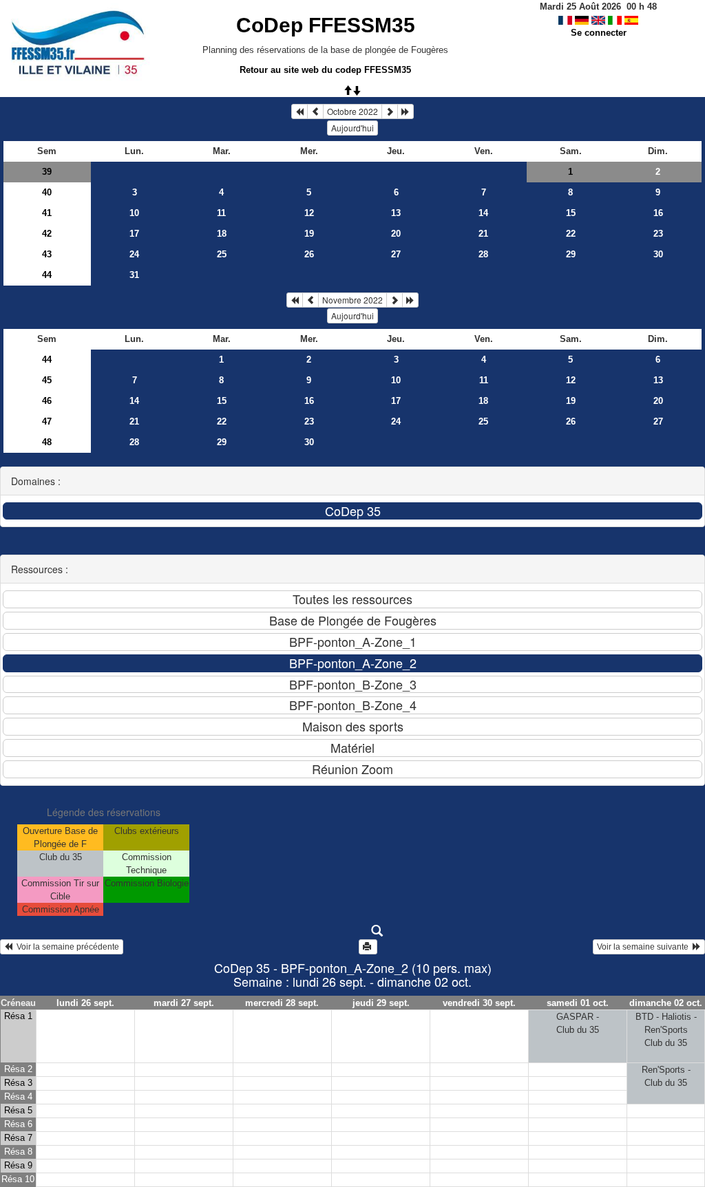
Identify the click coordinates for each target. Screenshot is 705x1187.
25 (222, 254)
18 (222, 233)
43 (47, 254)
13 (396, 213)
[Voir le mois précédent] (315, 111)
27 (396, 254)
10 (134, 213)
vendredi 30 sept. (479, 1003)
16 (658, 213)
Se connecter (599, 33)
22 (571, 233)
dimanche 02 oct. (665, 1003)
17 (134, 233)
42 (47, 233)
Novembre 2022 (352, 300)
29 (571, 254)
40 (47, 192)
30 (658, 254)
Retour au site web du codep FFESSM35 (325, 70)
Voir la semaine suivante (645, 947)
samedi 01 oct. (578, 1003)
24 (134, 254)
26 (309, 254)
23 (658, 233)
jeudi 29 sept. (381, 1003)
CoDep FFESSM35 (325, 25)
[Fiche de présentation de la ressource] (353, 931)
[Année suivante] (405, 111)
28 (483, 254)
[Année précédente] (299, 111)
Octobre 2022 (352, 111)
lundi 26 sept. (85, 1003)
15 (571, 213)
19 (309, 233)
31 (134, 275)
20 (396, 233)
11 (221, 213)
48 (47, 442)
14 (483, 213)
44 (47, 275)
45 (47, 380)
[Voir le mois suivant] (389, 111)
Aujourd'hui (352, 127)
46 (47, 401)
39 (47, 172)
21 (483, 233)
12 (309, 213)
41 (47, 213)
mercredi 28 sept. (282, 1003)
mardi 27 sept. (184, 1003)
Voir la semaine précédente (65, 947)
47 (47, 421)
